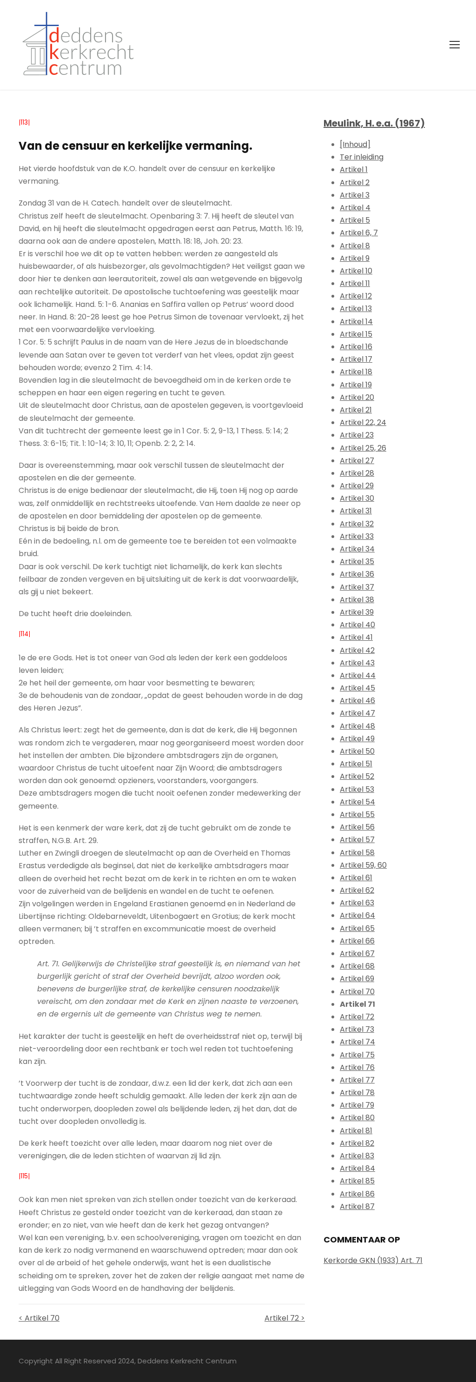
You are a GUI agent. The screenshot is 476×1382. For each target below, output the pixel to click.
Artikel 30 (357, 498)
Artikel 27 (357, 460)
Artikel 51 (356, 763)
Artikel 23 (357, 435)
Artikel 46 (357, 700)
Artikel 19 (356, 384)
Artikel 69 (357, 978)
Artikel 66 (357, 941)
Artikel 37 (357, 587)
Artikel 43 (357, 663)
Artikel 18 (356, 371)
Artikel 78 (357, 1092)
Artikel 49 (357, 738)
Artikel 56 (357, 827)
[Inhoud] (355, 144)
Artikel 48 (357, 726)
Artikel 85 (357, 1181)
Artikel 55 (357, 814)
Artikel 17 (356, 359)
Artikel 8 (355, 245)
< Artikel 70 (39, 1318)
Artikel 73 (357, 1029)
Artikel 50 (357, 751)
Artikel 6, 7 (359, 232)
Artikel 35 (357, 561)
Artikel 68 (357, 966)
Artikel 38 (357, 599)
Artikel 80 (357, 1117)
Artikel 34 (357, 549)
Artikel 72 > (284, 1318)
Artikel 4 (355, 207)
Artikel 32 (357, 523)
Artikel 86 (357, 1194)
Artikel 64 (357, 915)
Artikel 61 (356, 877)
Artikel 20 (357, 397)
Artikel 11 (355, 283)
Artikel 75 (357, 1055)
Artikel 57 (357, 839)
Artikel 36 (357, 574)
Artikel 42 (357, 650)
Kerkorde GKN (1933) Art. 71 (373, 1260)
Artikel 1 (354, 169)
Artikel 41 (356, 637)
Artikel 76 (357, 1067)
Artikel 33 (357, 536)
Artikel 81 (356, 1130)
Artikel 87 (357, 1206)
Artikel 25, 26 (363, 448)
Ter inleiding (361, 157)
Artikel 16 (356, 346)
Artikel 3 (355, 195)
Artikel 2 (355, 182)
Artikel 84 (357, 1168)
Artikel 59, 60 (363, 865)
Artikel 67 (357, 953)
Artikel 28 (357, 473)
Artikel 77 (357, 1080)
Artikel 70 (357, 991)
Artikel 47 (357, 713)
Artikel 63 (357, 902)
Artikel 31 (356, 510)
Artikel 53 (357, 789)
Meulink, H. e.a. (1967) (374, 123)
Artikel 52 (357, 776)
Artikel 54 (357, 802)
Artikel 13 (356, 308)
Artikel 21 (356, 410)
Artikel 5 (355, 220)
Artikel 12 (356, 296)
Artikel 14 (356, 321)
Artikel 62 (357, 890)
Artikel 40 (357, 624)
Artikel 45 (357, 688)
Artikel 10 (356, 271)
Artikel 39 (357, 612)
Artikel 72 (357, 1016)
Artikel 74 (357, 1041)
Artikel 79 (357, 1105)
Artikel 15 (356, 334)
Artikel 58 (357, 852)
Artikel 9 (355, 258)
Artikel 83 (357, 1155)
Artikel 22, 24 (363, 422)
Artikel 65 (357, 928)
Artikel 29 (357, 485)
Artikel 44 (358, 675)
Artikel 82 (357, 1143)
